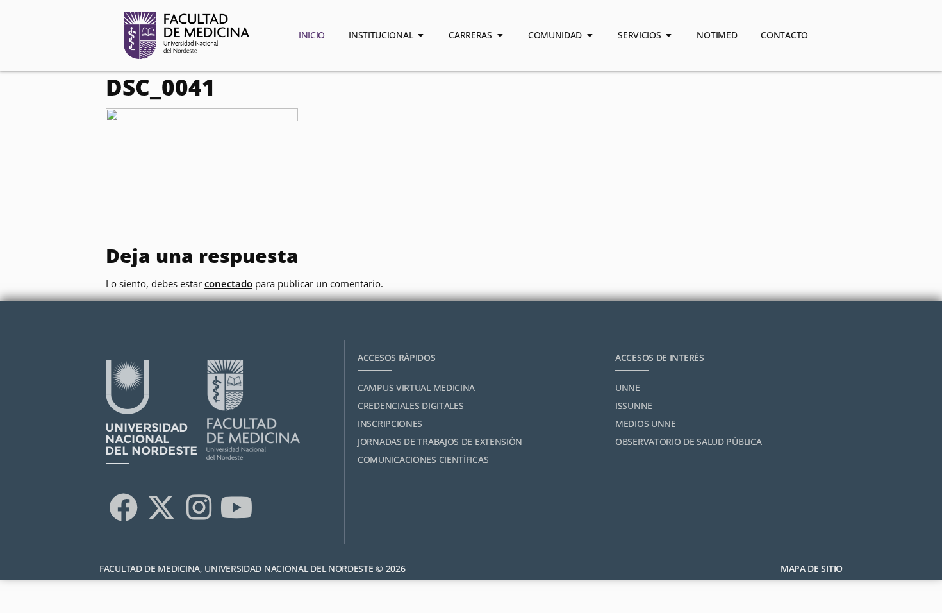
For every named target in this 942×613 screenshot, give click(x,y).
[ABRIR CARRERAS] (499, 35)
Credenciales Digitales (410, 405)
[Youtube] (236, 507)
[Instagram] (198, 507)
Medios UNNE (645, 423)
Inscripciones (390, 423)
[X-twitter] (161, 507)
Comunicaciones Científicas (423, 459)
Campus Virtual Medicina (416, 388)
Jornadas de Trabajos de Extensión (440, 441)
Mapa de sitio (812, 568)
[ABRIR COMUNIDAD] (589, 35)
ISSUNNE (633, 405)
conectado (228, 283)
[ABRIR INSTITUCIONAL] (420, 35)
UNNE (627, 388)
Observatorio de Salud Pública (688, 441)
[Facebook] (123, 507)
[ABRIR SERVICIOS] (668, 35)
